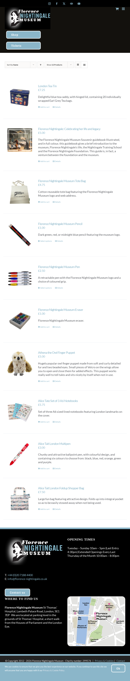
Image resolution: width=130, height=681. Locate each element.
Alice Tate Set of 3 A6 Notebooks (58, 401)
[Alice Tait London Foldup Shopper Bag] (19, 499)
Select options (46, 241)
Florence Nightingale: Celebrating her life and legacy (69, 129)
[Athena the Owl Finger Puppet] (19, 363)
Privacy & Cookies (104, 660)
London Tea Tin (47, 86)
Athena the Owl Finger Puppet (56, 352)
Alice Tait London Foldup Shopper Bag (61, 488)
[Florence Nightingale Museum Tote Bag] (19, 192)
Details (58, 107)
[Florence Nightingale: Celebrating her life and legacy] (19, 140)
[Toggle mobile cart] (117, 8)
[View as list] (84, 65)
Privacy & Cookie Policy (53, 670)
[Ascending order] (40, 65)
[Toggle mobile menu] (123, 8)
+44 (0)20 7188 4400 (20, 575)
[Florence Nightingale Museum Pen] (19, 278)
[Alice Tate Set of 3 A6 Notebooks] (19, 412)
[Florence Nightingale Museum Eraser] (19, 321)
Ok (118, 668)
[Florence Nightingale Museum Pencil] (19, 235)
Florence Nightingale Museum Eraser (60, 309)
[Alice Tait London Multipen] (19, 455)
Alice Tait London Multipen (54, 443)
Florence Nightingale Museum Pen (59, 267)
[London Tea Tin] (19, 97)
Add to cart (44, 107)
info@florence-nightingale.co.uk (27, 579)
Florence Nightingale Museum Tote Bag (62, 181)
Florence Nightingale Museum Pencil (60, 224)
